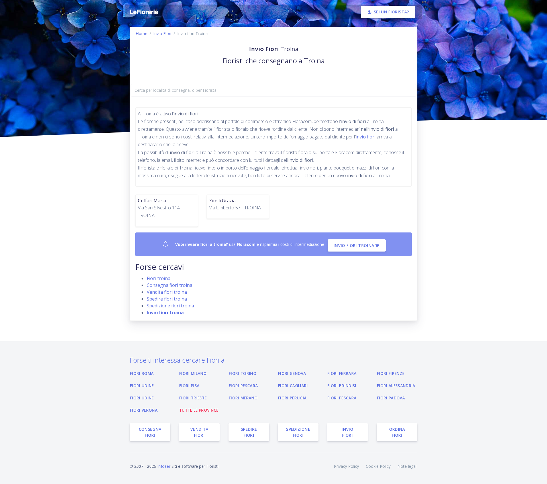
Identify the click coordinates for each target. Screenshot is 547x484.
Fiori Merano (243, 398)
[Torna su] (538, 475)
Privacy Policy (346, 466)
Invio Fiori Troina (354, 245)
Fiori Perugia (292, 398)
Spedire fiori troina (167, 299)
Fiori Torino (242, 373)
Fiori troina (158, 278)
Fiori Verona (144, 410)
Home (141, 33)
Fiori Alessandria (396, 385)
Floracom (246, 244)
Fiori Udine (142, 385)
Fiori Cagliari (293, 385)
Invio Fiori (162, 33)
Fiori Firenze (390, 373)
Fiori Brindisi (341, 385)
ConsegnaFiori (150, 432)
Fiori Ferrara (341, 373)
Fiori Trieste (193, 398)
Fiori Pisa (189, 385)
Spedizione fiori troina (170, 306)
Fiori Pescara (243, 385)
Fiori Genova (292, 373)
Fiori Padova (391, 398)
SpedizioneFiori (298, 432)
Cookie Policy (378, 466)
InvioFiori (348, 432)
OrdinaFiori (397, 432)
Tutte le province (199, 410)
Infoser (163, 466)
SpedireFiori (249, 432)
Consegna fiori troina (169, 285)
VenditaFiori (199, 432)
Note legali (407, 466)
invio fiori (366, 137)
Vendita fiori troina (167, 292)
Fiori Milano (193, 373)
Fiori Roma (142, 373)
